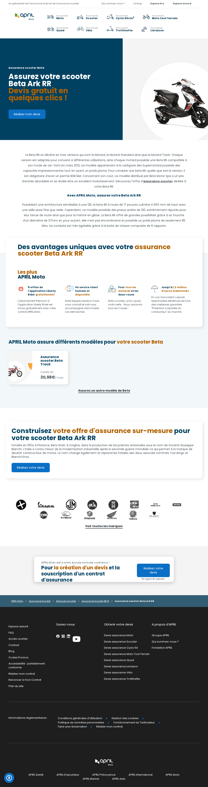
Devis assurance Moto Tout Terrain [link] (127, 654)
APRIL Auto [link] (119, 779)
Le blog (137, 3)
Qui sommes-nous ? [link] (113, 3)
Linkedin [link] (68, 636)
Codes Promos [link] (18, 657)
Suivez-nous (65, 624)
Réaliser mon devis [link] (27, 114)
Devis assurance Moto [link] (118, 635)
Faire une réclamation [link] (72, 726)
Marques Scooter (66, 601)
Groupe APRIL (160, 635)
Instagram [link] (63, 636)
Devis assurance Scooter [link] (120, 641)
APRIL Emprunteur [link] (67, 775)
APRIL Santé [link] (35, 775)
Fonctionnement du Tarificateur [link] (134, 722)
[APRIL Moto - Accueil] (24, 14)
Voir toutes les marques (104, 526)
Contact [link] (14, 645)
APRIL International (141, 775)
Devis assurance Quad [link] (119, 660)
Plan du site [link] (16, 686)
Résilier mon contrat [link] (22, 673)
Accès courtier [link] (18, 639)
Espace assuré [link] (182, 3)
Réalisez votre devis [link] (30, 468)
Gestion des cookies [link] (125, 718)
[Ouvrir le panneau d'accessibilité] (9, 778)
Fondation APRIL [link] (162, 648)
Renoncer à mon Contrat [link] (25, 680)
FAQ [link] (11, 632)
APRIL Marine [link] (91, 779)
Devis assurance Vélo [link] (118, 672)
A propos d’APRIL (164, 624)
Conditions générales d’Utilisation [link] (80, 718)
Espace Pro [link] (157, 3)
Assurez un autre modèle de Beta (104, 391)
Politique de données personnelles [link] (81, 722)
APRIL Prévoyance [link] (104, 775)
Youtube (76, 639)
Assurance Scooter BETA (95, 601)
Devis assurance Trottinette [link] (122, 679)
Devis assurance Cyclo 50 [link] (121, 648)
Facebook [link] (58, 636)
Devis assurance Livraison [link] (121, 666)
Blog (11, 651)
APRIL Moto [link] (173, 775)
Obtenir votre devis (118, 624)
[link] (160, 17)
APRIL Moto (17, 601)
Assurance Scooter (40, 601)
